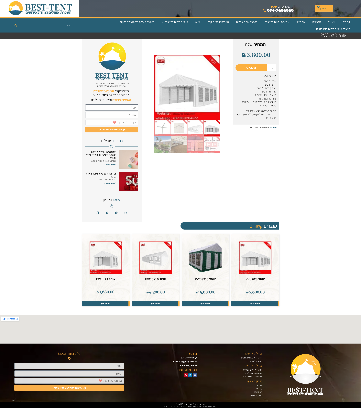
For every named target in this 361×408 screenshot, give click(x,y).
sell (333, 22)
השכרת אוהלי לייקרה (218, 22)
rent (197, 22)
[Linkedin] (190, 375)
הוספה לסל (251, 68)
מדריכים (316, 22)
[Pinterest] (186, 375)
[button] (126, 213)
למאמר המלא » (110, 164)
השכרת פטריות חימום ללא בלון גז (333, 29)
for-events (264, 127)
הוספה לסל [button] (255, 303)
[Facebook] (195, 375)
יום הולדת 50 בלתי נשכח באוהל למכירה (101, 175)
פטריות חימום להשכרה (176, 22)
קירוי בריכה (254, 127)
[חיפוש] (15, 25)
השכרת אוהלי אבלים (246, 22)
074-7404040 (280, 10)
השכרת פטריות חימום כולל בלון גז (137, 22)
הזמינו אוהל (281, 6)
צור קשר (301, 22)
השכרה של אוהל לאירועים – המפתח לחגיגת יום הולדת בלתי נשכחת (101, 154)
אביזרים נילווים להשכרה (277, 22)
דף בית (346, 22)
